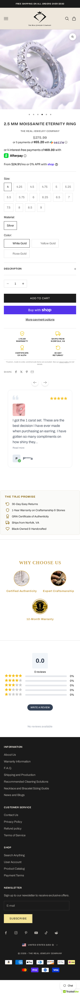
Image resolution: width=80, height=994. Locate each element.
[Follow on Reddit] (56, 933)
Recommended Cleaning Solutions (26, 781)
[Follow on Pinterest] (26, 933)
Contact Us (11, 815)
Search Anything (14, 855)
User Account (12, 862)
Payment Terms (14, 875)
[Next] (45, 382)
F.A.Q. (8, 768)
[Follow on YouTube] (36, 933)
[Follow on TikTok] (46, 933)
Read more (18, 447)
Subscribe (18, 918)
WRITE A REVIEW (40, 707)
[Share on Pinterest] (26, 371)
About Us (10, 754)
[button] (40, 142)
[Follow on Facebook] (6, 933)
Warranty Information (17, 761)
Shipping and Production (19, 774)
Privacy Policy (13, 821)
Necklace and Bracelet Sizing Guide (26, 788)
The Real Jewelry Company (40, 131)
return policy (64, 362)
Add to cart (40, 298)
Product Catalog (14, 868)
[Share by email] (32, 371)
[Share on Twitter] (21, 371)
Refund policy (13, 828)
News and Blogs (14, 795)
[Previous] (34, 382)
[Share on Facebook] (15, 371)
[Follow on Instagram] (16, 933)
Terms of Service (14, 835)
